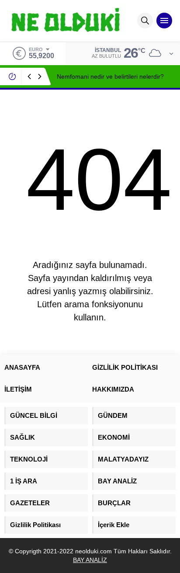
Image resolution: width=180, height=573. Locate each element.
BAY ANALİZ (90, 559)
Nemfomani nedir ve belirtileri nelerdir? (110, 76)
